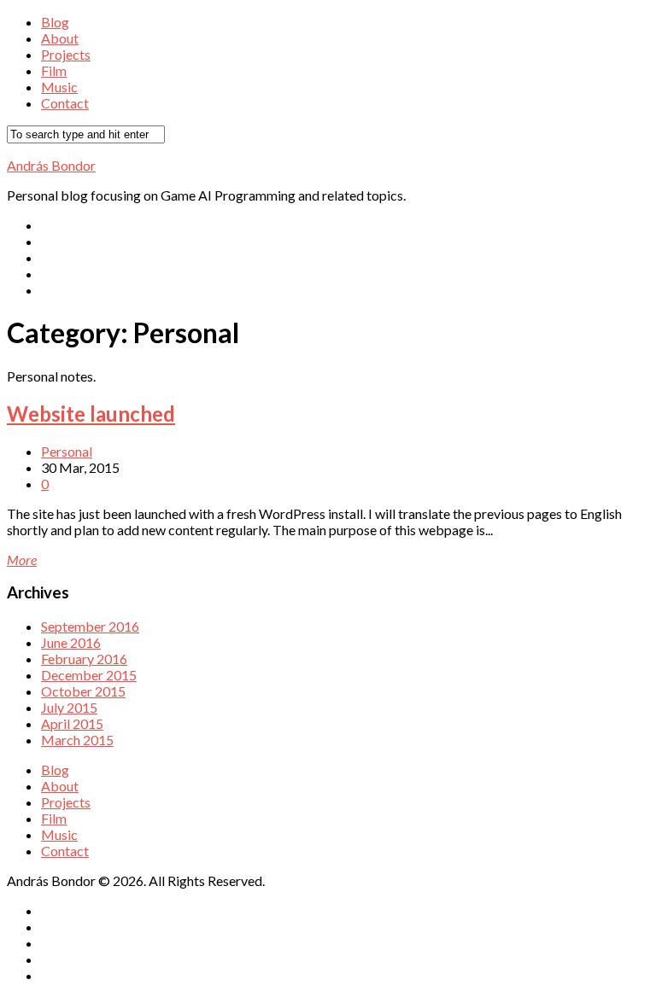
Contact (65, 103)
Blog (55, 22)
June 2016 (71, 642)
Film (54, 70)
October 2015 (83, 691)
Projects (66, 54)
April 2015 (72, 723)
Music (59, 87)
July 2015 (69, 707)
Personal (66, 451)
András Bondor (51, 165)
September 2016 (90, 626)
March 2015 (77, 740)
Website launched (91, 413)
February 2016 (84, 658)
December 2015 (89, 675)
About (60, 38)
